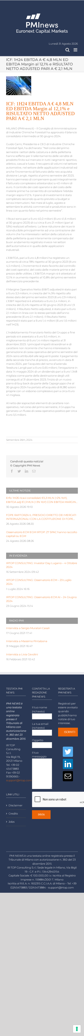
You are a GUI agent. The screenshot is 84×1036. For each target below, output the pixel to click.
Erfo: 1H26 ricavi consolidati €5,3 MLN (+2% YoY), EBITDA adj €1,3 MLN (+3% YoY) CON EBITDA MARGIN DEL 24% (41, 500)
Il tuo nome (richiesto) (39, 709)
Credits (13, 813)
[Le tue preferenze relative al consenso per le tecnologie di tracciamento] (77, 1029)
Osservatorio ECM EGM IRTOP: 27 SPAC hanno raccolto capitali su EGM (41, 534)
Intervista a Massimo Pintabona (26, 641)
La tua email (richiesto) (40, 725)
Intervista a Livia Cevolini (22, 654)
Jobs (11, 821)
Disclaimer (15, 805)
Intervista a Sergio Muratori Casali (28, 628)
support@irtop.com (19, 780)
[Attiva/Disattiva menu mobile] (76, 50)
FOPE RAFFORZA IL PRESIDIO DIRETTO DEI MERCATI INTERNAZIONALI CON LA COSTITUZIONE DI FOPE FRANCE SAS (41, 517)
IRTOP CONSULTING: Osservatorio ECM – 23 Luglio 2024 (38, 582)
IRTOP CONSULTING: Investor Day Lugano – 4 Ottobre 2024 (41, 565)
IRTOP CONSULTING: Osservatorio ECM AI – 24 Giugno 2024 (41, 599)
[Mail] (68, 776)
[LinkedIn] (68, 764)
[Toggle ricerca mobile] (67, 50)
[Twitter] (68, 752)
